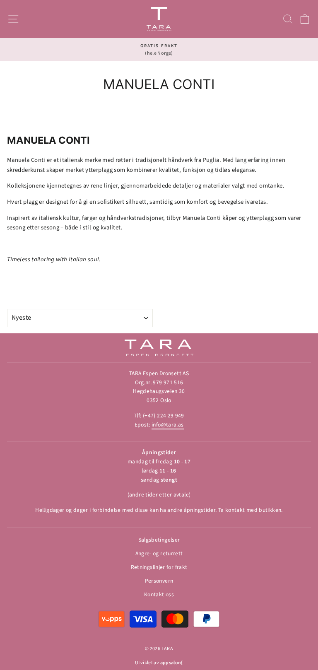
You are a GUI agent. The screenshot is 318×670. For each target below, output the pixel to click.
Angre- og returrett (159, 553)
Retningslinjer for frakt (159, 567)
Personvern (159, 581)
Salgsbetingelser (159, 540)
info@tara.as (167, 425)
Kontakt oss (159, 594)
